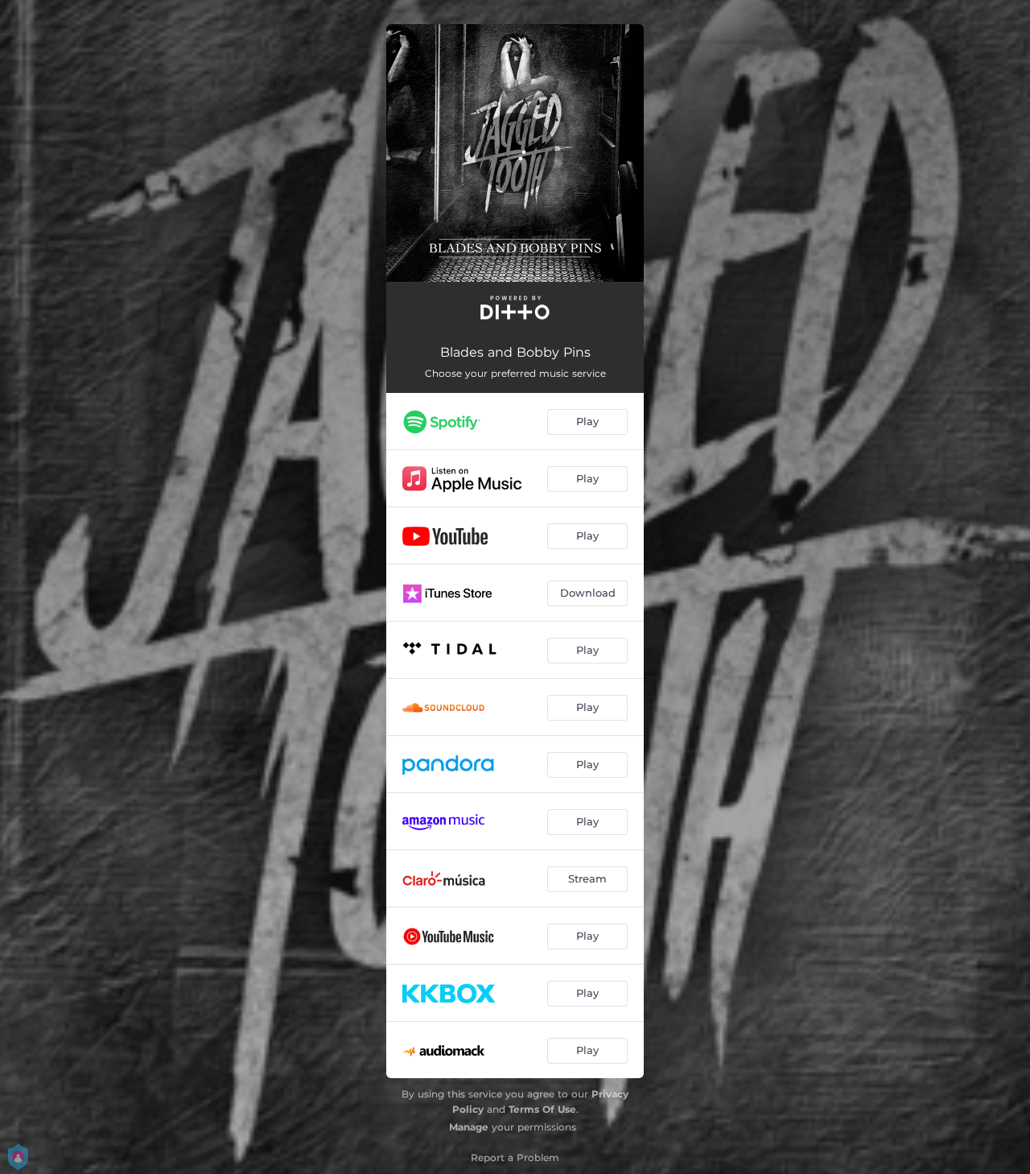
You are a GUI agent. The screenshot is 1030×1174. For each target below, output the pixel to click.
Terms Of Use (542, 1109)
